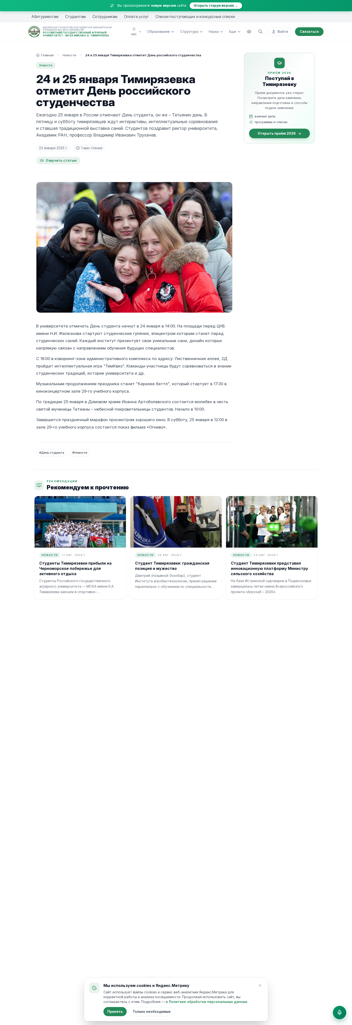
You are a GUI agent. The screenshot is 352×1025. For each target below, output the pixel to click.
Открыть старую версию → (216, 5)
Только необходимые (152, 1011)
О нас (134, 31)
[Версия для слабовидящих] (249, 31)
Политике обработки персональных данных (208, 1002)
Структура (189, 31)
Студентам (75, 16)
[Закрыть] (260, 985)
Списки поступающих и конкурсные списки (195, 16)
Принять (115, 1011)
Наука (214, 31)
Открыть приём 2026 (277, 134)
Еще (232, 31)
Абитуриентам (44, 16)
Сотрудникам (104, 16)
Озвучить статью (61, 160)
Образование (158, 31)
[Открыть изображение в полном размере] (134, 247)
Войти (283, 31)
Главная (47, 55)
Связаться (309, 31)
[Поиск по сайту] (260, 31)
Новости (69, 55)
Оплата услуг (136, 16)
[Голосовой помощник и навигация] (339, 1012)
